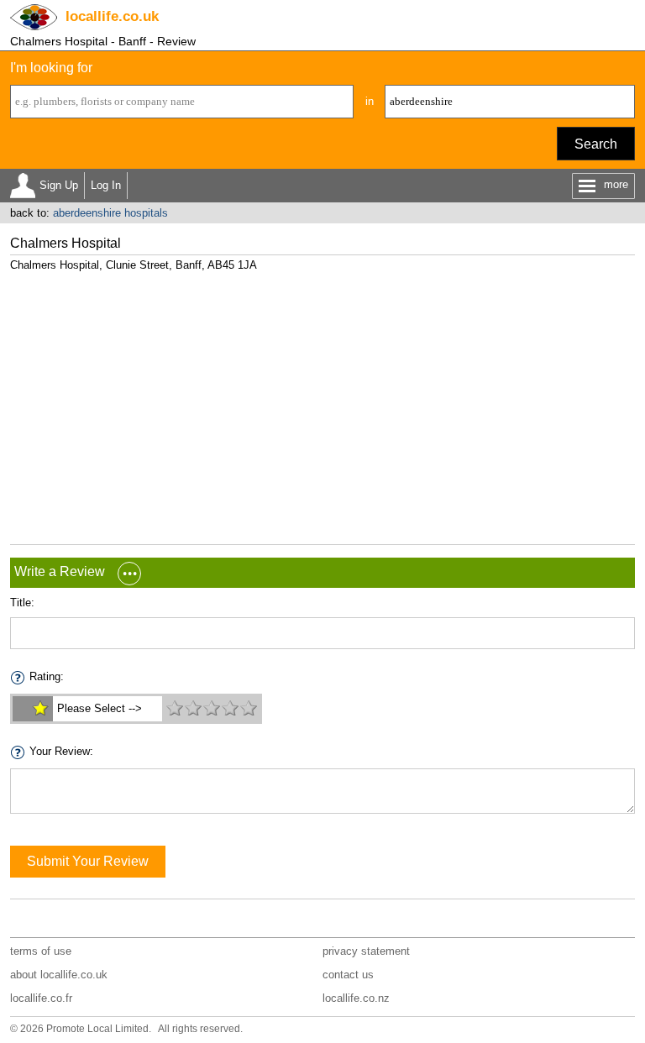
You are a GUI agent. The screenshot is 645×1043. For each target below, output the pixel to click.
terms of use (40, 951)
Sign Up (58, 185)
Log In (106, 185)
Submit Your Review (88, 861)
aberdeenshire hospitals (110, 213)
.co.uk (112, 16)
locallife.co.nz (356, 998)
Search (595, 144)
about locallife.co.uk (59, 974)
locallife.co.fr (41, 998)
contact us (348, 974)
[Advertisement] (323, 401)
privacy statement (366, 951)
